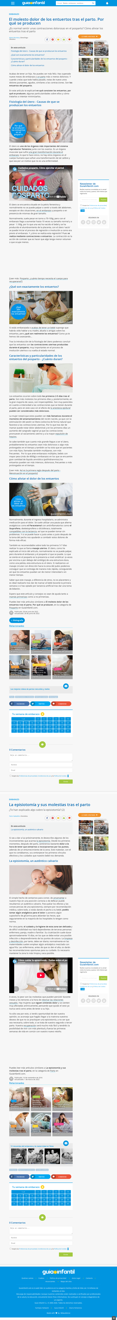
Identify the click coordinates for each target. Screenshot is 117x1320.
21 (14, 727)
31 (14, 731)
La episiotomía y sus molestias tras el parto (19, 649)
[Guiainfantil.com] (33, 4)
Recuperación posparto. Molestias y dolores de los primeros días (39, 1104)
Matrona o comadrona (26, 1170)
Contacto (89, 1278)
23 (26, 727)
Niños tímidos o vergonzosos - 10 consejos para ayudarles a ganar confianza (101, 64)
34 (32, 731)
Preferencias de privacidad (28, 776)
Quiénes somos (27, 1278)
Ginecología (53, 697)
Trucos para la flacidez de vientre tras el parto (62, 674)
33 (26, 731)
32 (20, 731)
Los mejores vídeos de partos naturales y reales (30, 689)
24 (32, 727)
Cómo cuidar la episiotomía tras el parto (19, 1131)
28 (56, 727)
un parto (41, 76)
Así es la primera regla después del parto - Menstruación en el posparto (35, 472)
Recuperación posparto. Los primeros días (17, 1106)
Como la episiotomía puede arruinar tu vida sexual (62, 1130)
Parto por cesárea (39, 665)
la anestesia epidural (60, 408)
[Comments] (69, 39)
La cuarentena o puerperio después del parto (62, 649)
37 (50, 731)
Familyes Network (42, 1308)
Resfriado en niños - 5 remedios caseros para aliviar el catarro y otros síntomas (101, 47)
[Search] (93, 3)
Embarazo (14, 14)
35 (38, 731)
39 (62, 731)
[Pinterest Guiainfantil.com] (88, 222)
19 (62, 723)
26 (44, 727)
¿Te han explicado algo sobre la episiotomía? (61, 1106)
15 (38, 723)
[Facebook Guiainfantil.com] (83, 222)
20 (68, 723)
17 (50, 723)
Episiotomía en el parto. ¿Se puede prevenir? (40, 1131)
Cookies (41, 1278)
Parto (14, 644)
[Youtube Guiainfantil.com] (104, 222)
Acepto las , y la (39, 776)
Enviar (66, 781)
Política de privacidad (58, 1278)
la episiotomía (43, 840)
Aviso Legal (76, 1278)
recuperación (29, 1025)
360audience (65, 1313)
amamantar (59, 897)
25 (38, 727)
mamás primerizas (18, 596)
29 (62, 727)
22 (20, 727)
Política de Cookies (60, 776)
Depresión (15, 667)
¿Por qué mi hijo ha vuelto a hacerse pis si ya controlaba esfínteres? (86, 66)
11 (14, 723)
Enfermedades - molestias (24, 697)
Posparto (13, 607)
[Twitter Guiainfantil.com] (99, 222)
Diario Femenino (75, 1308)
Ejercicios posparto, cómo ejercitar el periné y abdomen (40, 648)
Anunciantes (50, 1281)
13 (26, 723)
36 (44, 731)
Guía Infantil (59, 1308)
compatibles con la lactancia (23, 531)
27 (50, 727)
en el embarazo (43, 210)
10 (68, 719)
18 (56, 723)
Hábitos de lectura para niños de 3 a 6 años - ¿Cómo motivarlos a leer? (86, 49)
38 (56, 731)
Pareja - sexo (59, 1124)
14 (32, 723)
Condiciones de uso (44, 776)
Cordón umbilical (42, 1170)
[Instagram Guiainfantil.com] (93, 222)
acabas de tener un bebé (43, 327)
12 (20, 723)
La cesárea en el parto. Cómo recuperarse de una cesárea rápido (39, 672)
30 (68, 727)
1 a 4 (23, 719)
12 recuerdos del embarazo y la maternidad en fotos (32, 1146)
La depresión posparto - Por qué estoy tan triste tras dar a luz (19, 673)
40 (68, 731)
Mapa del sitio (66, 1281)
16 (44, 723)
